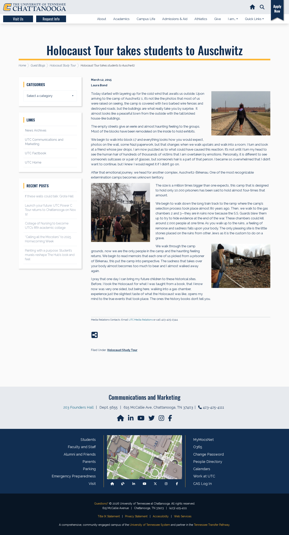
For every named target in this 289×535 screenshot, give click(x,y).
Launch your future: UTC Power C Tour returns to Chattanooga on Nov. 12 (50, 210)
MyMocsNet (203, 440)
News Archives (35, 130)
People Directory (207, 462)
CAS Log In (202, 484)
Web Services (182, 516)
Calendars (201, 469)
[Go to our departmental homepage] (121, 419)
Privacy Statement (136, 516)
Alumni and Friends (80, 454)
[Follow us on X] (155, 484)
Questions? (101, 503)
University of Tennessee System (150, 524)
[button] (262, 7)
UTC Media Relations (141, 319)
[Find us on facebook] (170, 419)
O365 (197, 447)
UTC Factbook (35, 153)
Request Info (51, 18)
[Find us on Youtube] (144, 484)
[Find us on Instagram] (162, 419)
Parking (89, 469)
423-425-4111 (213, 407)
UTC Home (33, 162)
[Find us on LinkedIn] (131, 419)
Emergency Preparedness (74, 476)
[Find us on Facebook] (177, 484)
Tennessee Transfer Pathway (211, 524)
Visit (92, 484)
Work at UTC (204, 476)
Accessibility (161, 516)
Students (88, 440)
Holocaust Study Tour (122, 350)
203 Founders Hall (78, 407)
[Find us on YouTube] (141, 419)
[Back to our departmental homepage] (112, 484)
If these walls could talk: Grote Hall (49, 196)
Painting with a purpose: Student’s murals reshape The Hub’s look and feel (50, 255)
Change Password (208, 454)
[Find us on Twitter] (152, 419)
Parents (89, 462)
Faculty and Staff (82, 447)
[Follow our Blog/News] (122, 484)
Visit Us (18, 18)
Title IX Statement (109, 516)
